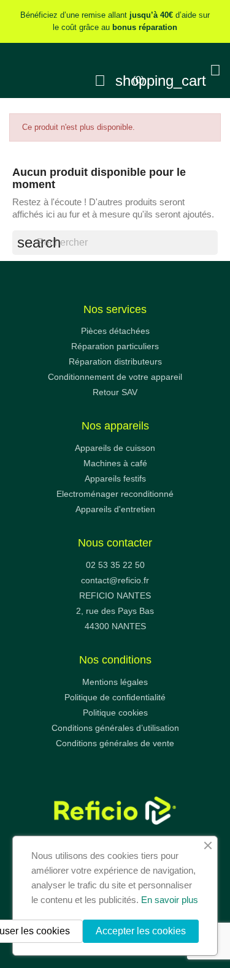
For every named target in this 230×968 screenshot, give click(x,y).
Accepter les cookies (141, 931)
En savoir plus (169, 899)
